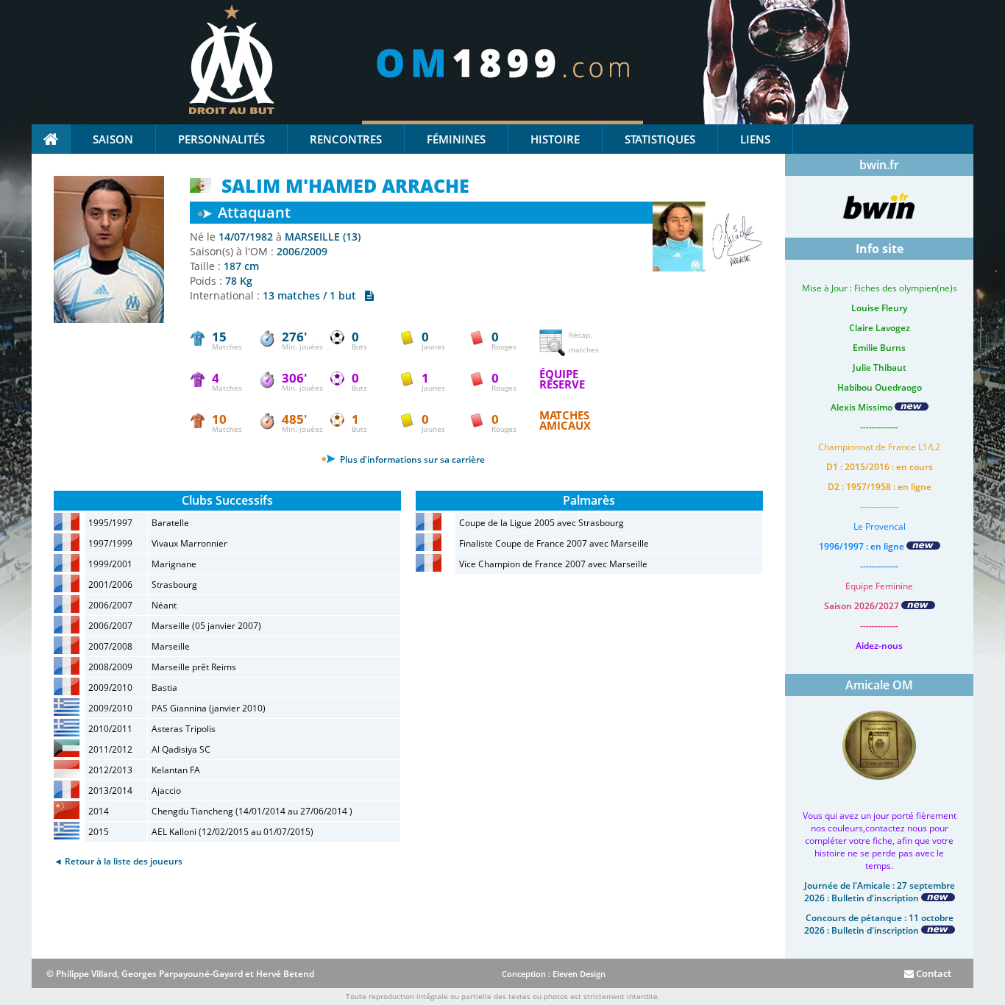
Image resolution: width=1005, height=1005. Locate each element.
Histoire (555, 139)
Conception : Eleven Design (554, 973)
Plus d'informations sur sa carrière (411, 459)
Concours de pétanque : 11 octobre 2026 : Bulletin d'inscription (878, 924)
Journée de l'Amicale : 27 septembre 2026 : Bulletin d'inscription (879, 891)
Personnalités (221, 139)
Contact (932, 973)
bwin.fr (879, 165)
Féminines (456, 139)
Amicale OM (879, 685)
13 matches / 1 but (314, 295)
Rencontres (346, 139)
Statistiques (660, 139)
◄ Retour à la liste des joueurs (118, 861)
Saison (113, 139)
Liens (755, 139)
